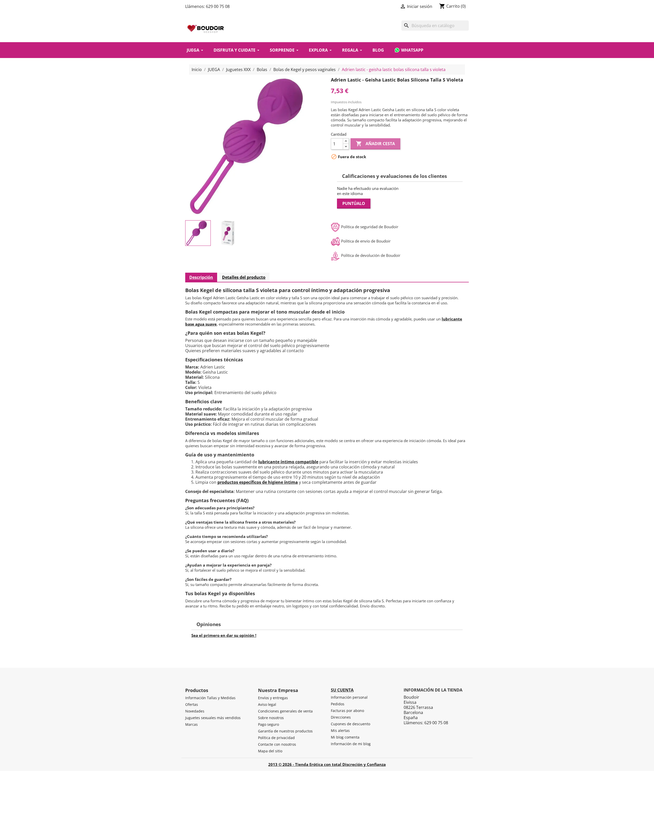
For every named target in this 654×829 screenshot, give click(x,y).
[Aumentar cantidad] (346, 141)
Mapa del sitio (270, 751)
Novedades (194, 711)
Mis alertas (340, 730)
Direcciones (341, 717)
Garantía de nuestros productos (285, 731)
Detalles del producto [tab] (243, 277)
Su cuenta (342, 690)
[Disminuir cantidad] (346, 146)
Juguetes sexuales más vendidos (213, 717)
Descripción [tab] (201, 277)
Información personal (349, 697)
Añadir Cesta (375, 144)
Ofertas (191, 704)
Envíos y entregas (273, 697)
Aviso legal (267, 704)
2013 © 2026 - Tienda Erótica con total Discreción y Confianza (327, 764)
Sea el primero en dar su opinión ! (223, 635)
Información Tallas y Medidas (210, 697)
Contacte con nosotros (277, 744)
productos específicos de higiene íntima (257, 482)
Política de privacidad (276, 737)
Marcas (191, 724)
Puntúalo (353, 203)
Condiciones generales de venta (285, 711)
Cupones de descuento (350, 723)
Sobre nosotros (271, 717)
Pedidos (337, 703)
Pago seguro (268, 724)
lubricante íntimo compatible (288, 462)
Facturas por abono (347, 710)
